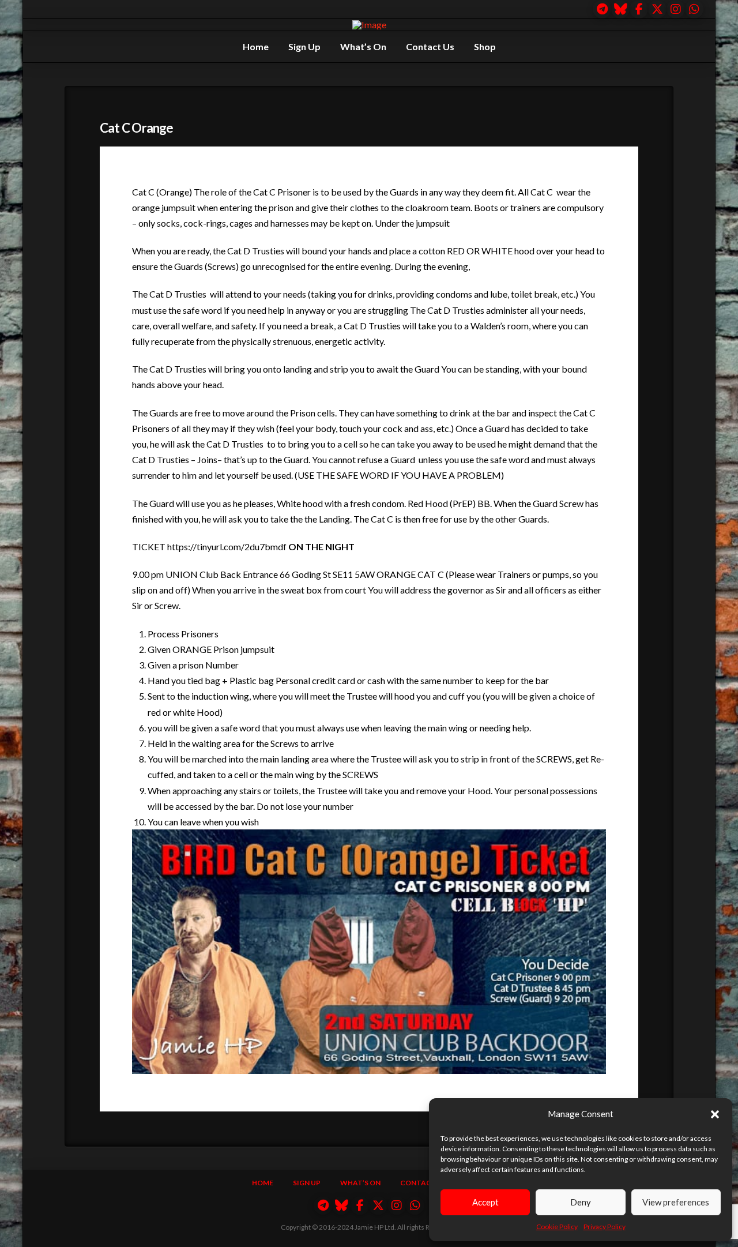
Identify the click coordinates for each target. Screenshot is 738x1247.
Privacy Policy (604, 1226)
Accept (485, 1202)
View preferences (675, 1202)
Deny (580, 1202)
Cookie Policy (557, 1226)
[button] (715, 1114)
